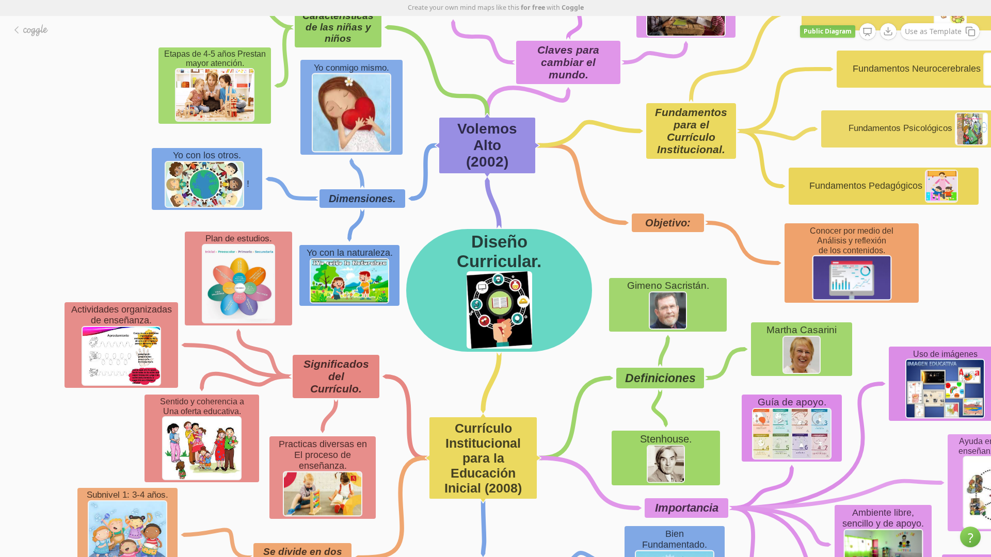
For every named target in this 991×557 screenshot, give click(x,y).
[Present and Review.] (867, 32)
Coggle (573, 7)
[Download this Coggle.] (888, 31)
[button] (970, 537)
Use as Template (933, 31)
